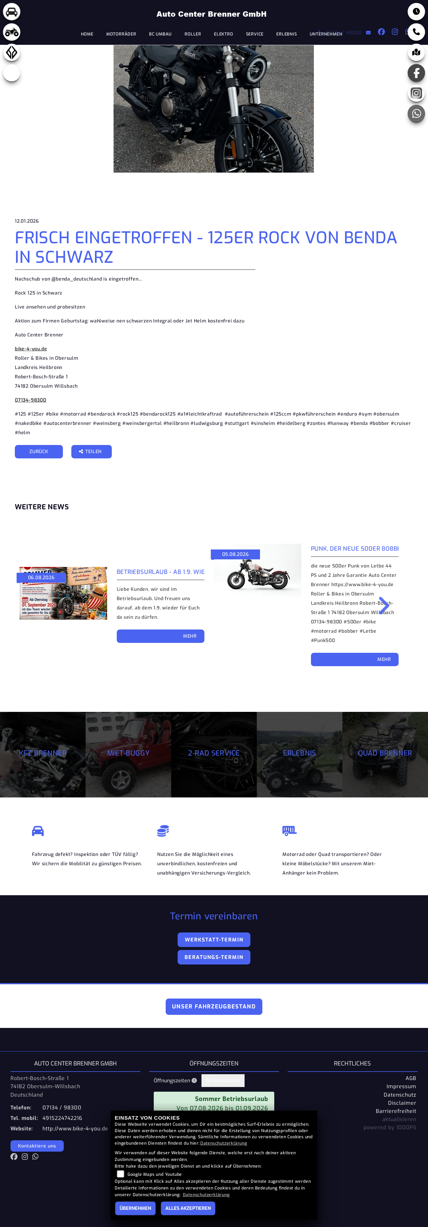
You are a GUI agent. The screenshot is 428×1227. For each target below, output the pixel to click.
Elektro (223, 34)
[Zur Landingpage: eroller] (11, 72)
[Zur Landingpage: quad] (11, 32)
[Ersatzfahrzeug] (88, 829)
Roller (193, 34)
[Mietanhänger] (339, 829)
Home (87, 34)
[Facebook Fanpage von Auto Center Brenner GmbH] (380, 33)
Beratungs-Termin (214, 957)
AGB (411, 1078)
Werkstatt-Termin (214, 939)
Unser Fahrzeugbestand (214, 1006)
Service (255, 34)
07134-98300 (30, 400)
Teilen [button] (94, 451)
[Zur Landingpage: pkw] (11, 11)
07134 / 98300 (343, 33)
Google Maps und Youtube (155, 1174)
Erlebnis (286, 34)
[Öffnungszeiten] (416, 11)
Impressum (401, 1086)
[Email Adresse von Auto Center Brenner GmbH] (367, 33)
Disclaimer (402, 1103)
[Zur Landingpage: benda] (11, 52)
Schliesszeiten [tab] (223, 1080)
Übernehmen (135, 1208)
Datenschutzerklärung (223, 1143)
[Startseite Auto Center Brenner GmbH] (211, 14)
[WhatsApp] (416, 113)
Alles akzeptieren (188, 1208)
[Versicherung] (214, 829)
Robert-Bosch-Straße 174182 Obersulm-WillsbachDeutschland (45, 1086)
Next (379, 605)
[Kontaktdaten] (416, 32)
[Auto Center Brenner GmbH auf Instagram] (394, 33)
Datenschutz (400, 1094)
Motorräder (121, 34)
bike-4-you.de (31, 349)
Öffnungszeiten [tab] (173, 1080)
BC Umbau (160, 34)
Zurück (38, 451)
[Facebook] (416, 72)
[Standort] (416, 52)
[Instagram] (416, 93)
